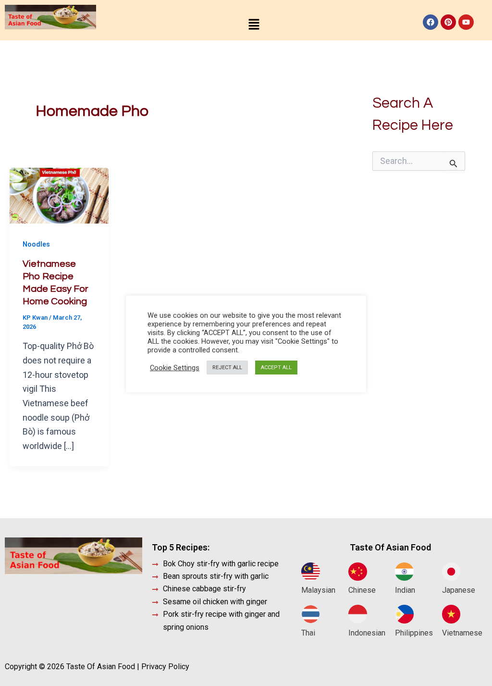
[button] (253, 25)
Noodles (36, 244)
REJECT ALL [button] (227, 367)
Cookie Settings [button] (174, 367)
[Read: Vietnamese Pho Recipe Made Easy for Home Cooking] (59, 195)
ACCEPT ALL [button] (276, 367)
